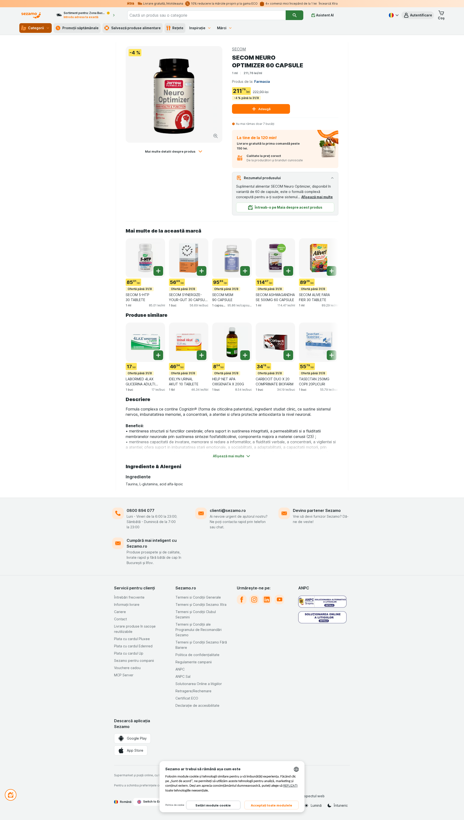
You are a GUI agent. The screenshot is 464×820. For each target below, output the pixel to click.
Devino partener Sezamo (317, 510)
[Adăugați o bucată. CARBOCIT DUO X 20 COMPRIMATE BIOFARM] (288, 355)
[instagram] (254, 599)
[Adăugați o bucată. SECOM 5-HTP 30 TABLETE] (158, 271)
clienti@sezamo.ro (228, 510)
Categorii (36, 28)
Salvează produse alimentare (136, 28)
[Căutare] (294, 15)
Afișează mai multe (317, 197)
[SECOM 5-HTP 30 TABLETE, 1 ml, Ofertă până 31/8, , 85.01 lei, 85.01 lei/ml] (145, 258)
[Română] (393, 15)
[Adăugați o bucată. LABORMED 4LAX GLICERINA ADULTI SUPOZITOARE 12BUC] (158, 355)
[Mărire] (215, 136)
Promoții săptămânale (80, 28)
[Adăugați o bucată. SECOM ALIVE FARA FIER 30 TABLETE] (331, 271)
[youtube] (279, 599)
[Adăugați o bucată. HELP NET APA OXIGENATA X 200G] (245, 355)
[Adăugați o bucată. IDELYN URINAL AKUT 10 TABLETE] (201, 355)
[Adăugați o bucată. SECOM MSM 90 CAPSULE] (245, 271)
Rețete (177, 28)
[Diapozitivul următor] (328, 257)
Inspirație (197, 28)
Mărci (221, 28)
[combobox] (206, 15)
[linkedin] (267, 599)
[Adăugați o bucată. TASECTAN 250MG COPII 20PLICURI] (331, 355)
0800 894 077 (140, 510)
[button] (417, 15)
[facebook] (241, 599)
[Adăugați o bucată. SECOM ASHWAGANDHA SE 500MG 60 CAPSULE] (288, 271)
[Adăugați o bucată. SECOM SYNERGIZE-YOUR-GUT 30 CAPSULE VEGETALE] (201, 271)
